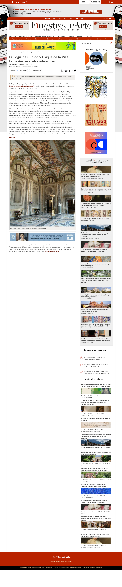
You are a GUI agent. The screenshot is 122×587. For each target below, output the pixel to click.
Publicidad (79, 18)
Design (79, 36)
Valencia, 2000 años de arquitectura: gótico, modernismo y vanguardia (95, 296)
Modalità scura (99, 567)
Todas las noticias (17, 39)
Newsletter (62, 18)
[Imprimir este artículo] (66, 71)
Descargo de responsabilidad (30, 67)
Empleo (89, 36)
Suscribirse (95, 2)
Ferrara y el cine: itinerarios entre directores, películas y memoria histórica (94, 310)
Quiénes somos (50, 18)
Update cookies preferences (88, 567)
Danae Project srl (74, 567)
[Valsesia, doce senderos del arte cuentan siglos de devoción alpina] (96, 259)
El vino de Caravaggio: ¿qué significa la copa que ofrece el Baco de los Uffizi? (95, 175)
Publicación (79, 39)
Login (84, 2)
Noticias (12, 36)
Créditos (12, 137)
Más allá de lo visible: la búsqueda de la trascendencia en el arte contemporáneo (93, 485)
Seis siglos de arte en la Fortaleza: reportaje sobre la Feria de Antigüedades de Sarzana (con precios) (96, 518)
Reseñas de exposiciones (44, 36)
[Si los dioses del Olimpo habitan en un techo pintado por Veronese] (96, 213)
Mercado (89, 39)
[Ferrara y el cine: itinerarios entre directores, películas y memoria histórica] (96, 304)
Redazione (15, 64)
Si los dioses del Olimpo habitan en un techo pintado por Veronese (95, 219)
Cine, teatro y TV (101, 39)
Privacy (79, 567)
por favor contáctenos (52, 251)
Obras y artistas (25, 36)
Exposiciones (39, 39)
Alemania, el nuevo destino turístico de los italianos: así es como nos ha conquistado (94, 469)
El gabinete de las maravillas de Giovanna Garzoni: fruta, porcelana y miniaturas (94, 250)
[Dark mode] (75, 71)
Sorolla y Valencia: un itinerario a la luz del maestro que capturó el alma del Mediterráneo (95, 340)
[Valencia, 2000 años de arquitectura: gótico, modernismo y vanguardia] (96, 290)
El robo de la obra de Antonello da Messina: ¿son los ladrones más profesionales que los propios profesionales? (95, 402)
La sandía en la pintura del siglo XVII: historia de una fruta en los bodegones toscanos (96, 204)
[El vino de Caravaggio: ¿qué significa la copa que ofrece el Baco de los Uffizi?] (96, 169)
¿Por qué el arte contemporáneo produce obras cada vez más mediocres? (96, 453)
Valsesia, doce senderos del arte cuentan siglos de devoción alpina (95, 265)
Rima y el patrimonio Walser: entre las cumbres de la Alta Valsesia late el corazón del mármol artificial (96, 280)
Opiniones (61, 36)
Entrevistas (50, 39)
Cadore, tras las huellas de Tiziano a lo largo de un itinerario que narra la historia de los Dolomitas (96, 234)
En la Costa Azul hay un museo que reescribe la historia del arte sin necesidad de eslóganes (96, 190)
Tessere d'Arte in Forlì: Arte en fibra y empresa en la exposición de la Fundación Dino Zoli (95, 325)
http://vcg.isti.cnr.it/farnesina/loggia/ (21, 86)
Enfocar (60, 39)
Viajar (71, 36)
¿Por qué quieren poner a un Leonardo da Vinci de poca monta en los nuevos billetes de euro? (96, 385)
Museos (18, 67)
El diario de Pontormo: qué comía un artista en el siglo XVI (95, 419)
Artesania (69, 39)
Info (70, 18)
